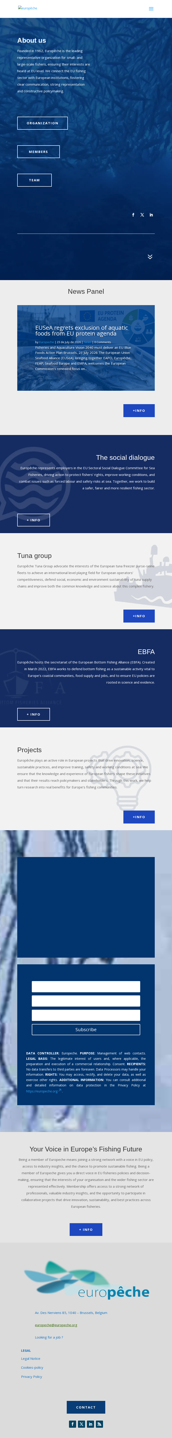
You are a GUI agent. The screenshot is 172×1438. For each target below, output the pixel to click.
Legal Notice (30, 1358)
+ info (34, 520)
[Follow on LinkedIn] (151, 214)
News (87, 342)
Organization (42, 123)
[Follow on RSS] (99, 1424)
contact (86, 1407)
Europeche (46, 342)
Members (38, 151)
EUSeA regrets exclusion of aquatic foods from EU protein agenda (81, 330)
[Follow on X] (142, 214)
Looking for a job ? (49, 1337)
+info (139, 410)
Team (34, 180)
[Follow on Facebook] (133, 214)
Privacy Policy (31, 1376)
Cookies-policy (32, 1367)
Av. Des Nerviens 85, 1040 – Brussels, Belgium (71, 1312)
